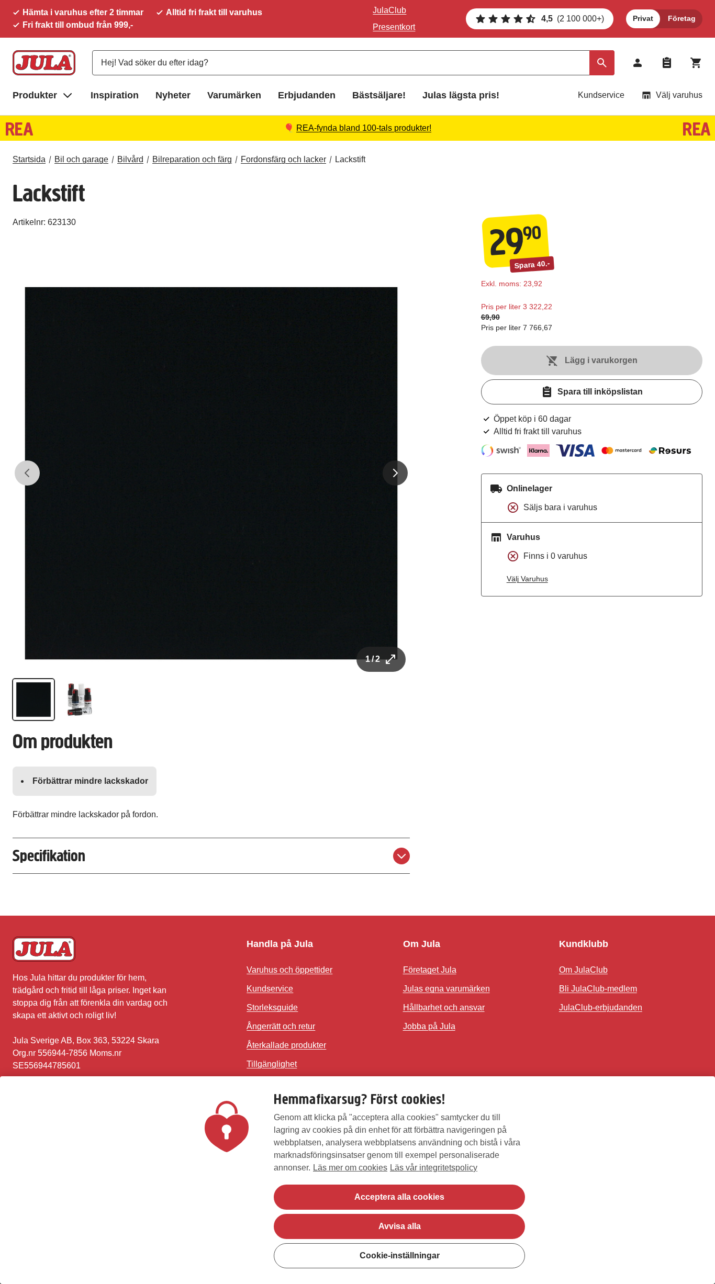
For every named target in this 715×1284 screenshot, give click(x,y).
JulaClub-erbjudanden (600, 1007)
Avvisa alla (399, 1226)
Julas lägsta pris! (460, 95)
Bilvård (130, 159)
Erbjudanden (307, 95)
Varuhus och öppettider (289, 969)
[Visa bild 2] (79, 699)
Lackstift (350, 159)
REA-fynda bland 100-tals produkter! (363, 127)
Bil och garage (81, 159)
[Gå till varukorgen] (696, 62)
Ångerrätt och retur (281, 1026)
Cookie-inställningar (400, 1255)
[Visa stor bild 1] (211, 473)
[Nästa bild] (395, 473)
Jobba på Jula (429, 1026)
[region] (357, 1180)
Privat (643, 18)
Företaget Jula (429, 969)
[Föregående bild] (27, 473)
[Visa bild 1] (33, 699)
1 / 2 (372, 659)
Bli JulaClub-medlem (598, 988)
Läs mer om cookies (350, 1167)
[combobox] (353, 62)
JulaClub (389, 10)
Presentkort (394, 26)
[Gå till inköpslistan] (666, 62)
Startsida (29, 159)
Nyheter (173, 95)
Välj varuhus (679, 95)
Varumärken (234, 95)
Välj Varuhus (527, 579)
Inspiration (115, 95)
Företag (682, 18)
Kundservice (601, 95)
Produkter (35, 95)
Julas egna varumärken (446, 988)
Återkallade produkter (286, 1045)
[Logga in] (637, 62)
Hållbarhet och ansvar (444, 1007)
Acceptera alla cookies (399, 1196)
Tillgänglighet (272, 1064)
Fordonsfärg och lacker (283, 159)
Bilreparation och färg (192, 159)
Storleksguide (272, 1007)
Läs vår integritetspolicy (433, 1167)
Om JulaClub (583, 969)
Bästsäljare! (379, 95)
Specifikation (49, 855)
